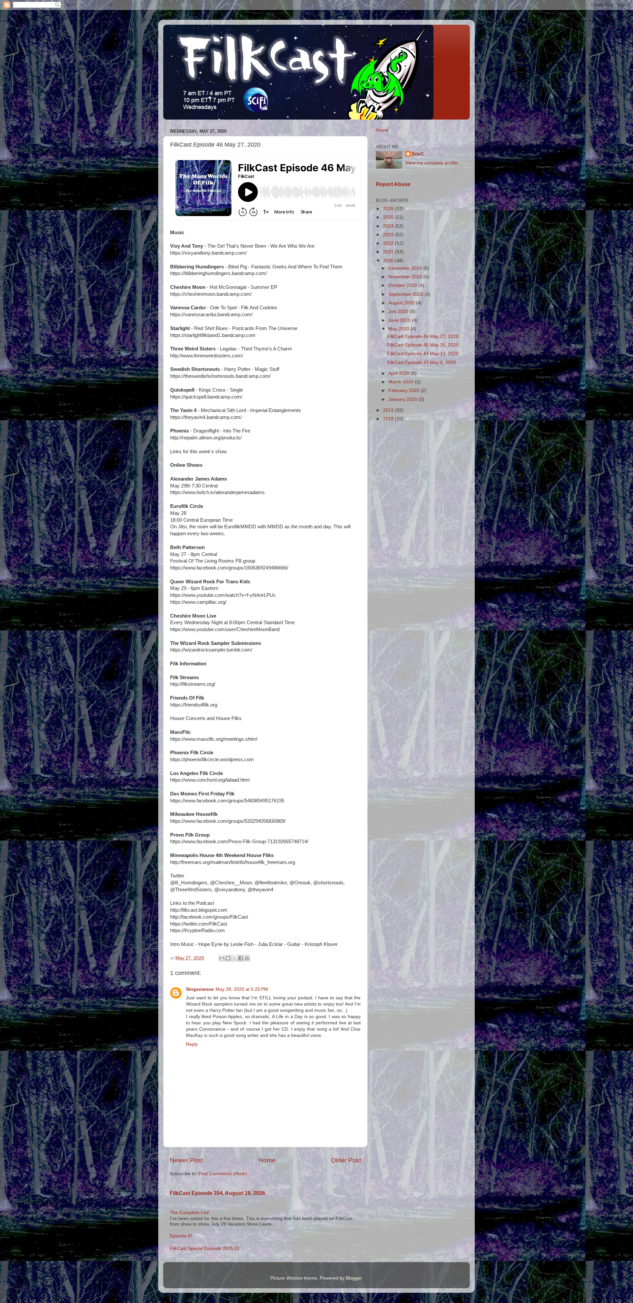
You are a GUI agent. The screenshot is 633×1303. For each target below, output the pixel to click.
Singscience (200, 989)
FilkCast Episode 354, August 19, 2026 (217, 1193)
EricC (418, 154)
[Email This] (222, 958)
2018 (389, 418)
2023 (389, 234)
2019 (389, 410)
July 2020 (399, 311)
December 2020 (405, 268)
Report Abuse (393, 184)
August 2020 (402, 302)
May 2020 (399, 328)
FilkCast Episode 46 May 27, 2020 (423, 336)
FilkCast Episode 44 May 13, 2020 (423, 353)
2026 (389, 208)
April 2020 (399, 373)
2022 (389, 243)
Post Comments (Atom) (222, 1173)
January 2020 (403, 399)
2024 (389, 226)
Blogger (354, 1278)
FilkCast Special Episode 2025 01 (205, 1248)
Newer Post (186, 1160)
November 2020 (405, 276)
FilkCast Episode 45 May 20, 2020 (423, 345)
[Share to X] (234, 958)
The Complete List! (189, 1212)
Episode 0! (181, 1236)
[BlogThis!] (228, 958)
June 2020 (400, 320)
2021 (389, 251)
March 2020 (401, 381)
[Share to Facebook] (240, 958)
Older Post (346, 1160)
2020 (389, 260)
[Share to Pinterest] (247, 958)
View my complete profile (432, 162)
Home (267, 1160)
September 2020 (406, 294)
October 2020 (403, 285)
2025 (389, 217)
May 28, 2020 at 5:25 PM (242, 989)
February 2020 (404, 390)
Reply (192, 1044)
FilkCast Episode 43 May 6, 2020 (421, 362)
